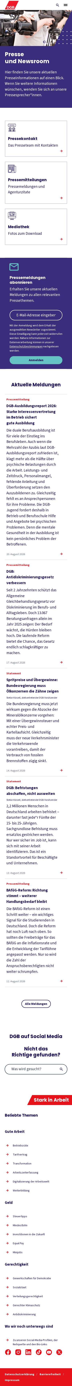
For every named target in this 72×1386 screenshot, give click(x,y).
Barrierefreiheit (50, 1374)
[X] (59, 1352)
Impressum (12, 1380)
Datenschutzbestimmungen (26, 347)
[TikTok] (39, 1352)
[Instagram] (18, 1352)
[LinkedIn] (28, 1352)
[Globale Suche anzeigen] (58, 5)
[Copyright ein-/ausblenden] (44, 42)
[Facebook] (8, 1352)
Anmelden (36, 360)
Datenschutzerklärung (20, 1374)
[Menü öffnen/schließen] (66, 5)
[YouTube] (49, 1352)
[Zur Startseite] (12, 5)
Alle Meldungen (36, 1004)
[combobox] (36, 1069)
